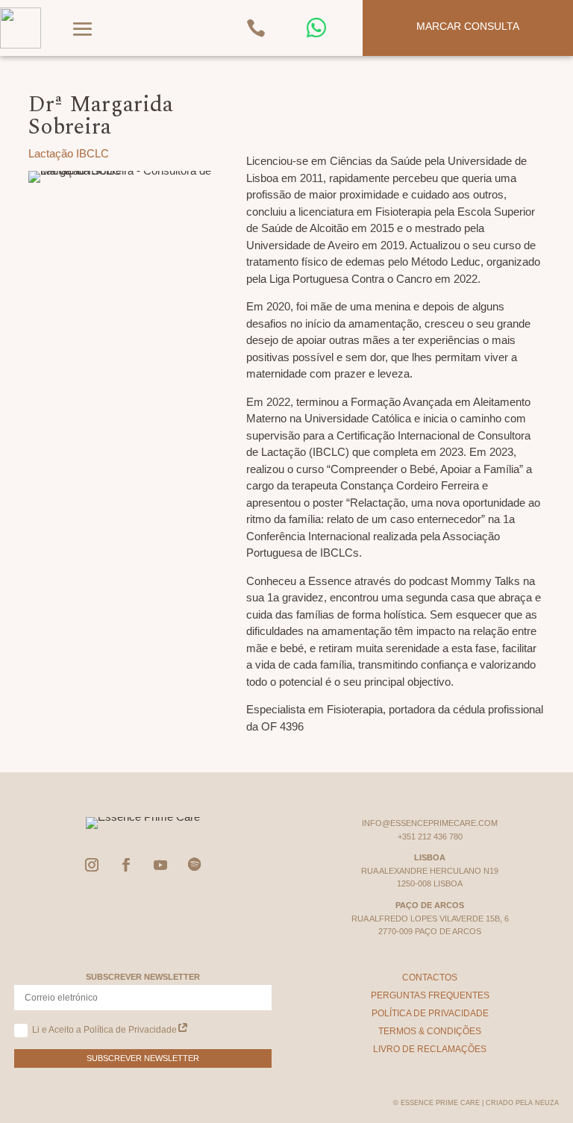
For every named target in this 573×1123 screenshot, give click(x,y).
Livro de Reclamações (429, 1049)
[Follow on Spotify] (194, 864)
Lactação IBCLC (68, 153)
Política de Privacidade (430, 1013)
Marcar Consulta (467, 26)
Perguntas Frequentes (430, 995)
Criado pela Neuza (522, 1103)
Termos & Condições (429, 1031)
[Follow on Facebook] (126, 864)
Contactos (429, 977)
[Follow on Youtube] (160, 864)
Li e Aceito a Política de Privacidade (104, 1030)
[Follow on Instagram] (91, 864)
